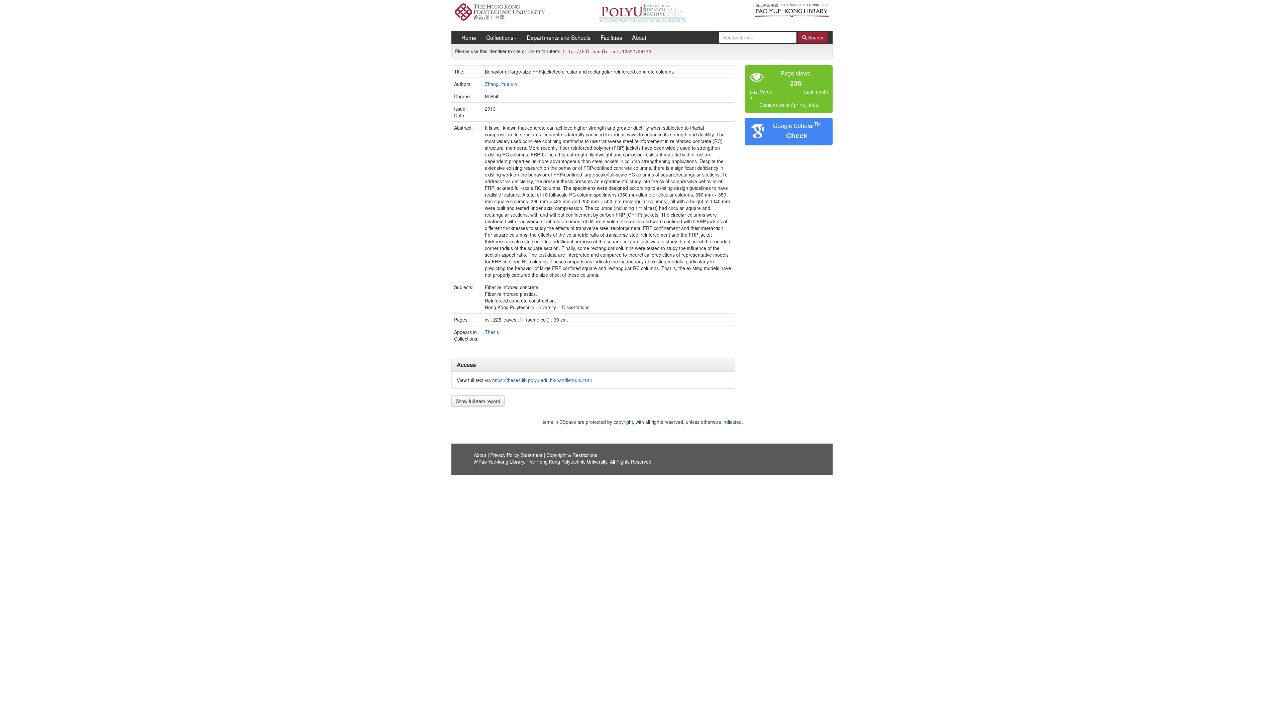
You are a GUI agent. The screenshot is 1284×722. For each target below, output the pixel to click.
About (639, 37)
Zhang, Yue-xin (501, 84)
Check (797, 135)
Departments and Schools (559, 37)
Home (468, 37)
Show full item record (478, 401)
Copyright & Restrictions (571, 455)
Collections (499, 37)
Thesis (492, 332)
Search (815, 37)
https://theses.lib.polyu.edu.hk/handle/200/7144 (542, 380)
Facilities (611, 37)
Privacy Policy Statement (516, 455)
